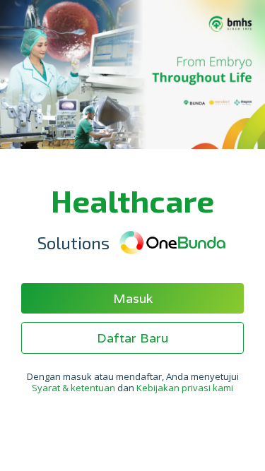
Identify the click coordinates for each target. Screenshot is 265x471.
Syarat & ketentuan (74, 387)
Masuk (133, 298)
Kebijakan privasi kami (184, 387)
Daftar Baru (132, 338)
